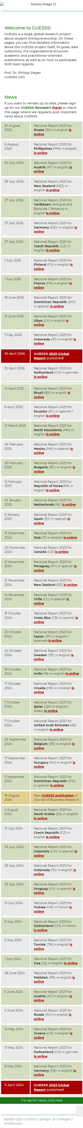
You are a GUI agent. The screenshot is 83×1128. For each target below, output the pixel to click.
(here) (57, 108)
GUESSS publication (58, 795)
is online (40, 153)
